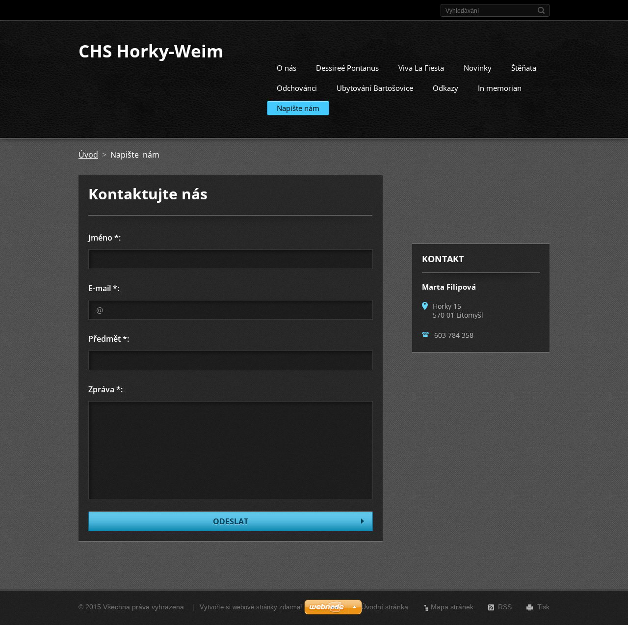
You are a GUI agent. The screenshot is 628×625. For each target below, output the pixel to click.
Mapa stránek (452, 607)
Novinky (478, 68)
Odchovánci (297, 88)
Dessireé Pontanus (347, 68)
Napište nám (298, 108)
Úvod (88, 154)
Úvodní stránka (384, 607)
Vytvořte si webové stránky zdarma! (251, 607)
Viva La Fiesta (421, 68)
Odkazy (445, 88)
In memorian (500, 88)
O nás (286, 68)
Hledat (541, 10)
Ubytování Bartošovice (375, 88)
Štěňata (523, 68)
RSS (505, 607)
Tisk (543, 607)
